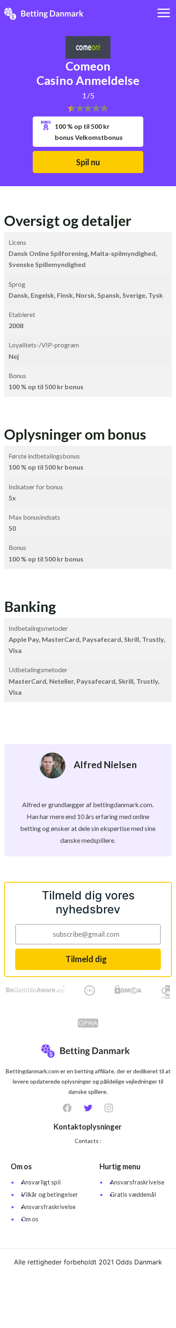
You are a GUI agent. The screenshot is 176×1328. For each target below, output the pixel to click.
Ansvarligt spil (41, 1182)
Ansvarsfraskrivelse (48, 1206)
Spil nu (88, 162)
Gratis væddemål (133, 1194)
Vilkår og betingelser (49, 1194)
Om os (29, 1219)
